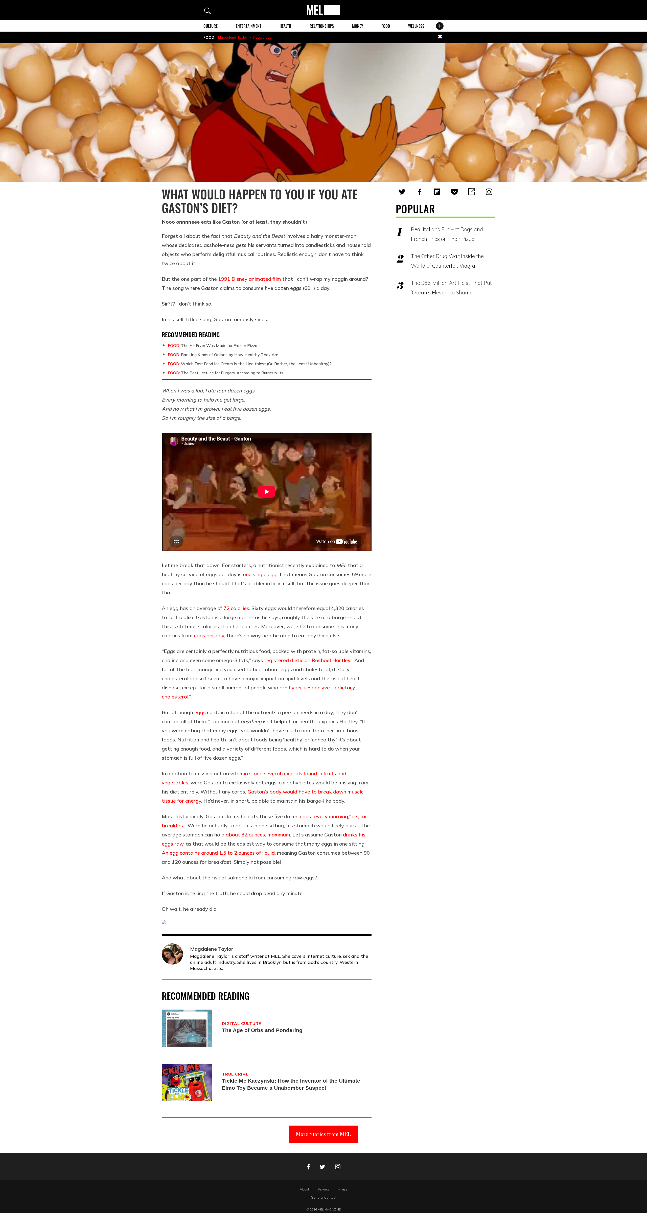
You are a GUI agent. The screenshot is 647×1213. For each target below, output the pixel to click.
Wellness (416, 26)
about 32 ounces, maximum (258, 834)
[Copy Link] (472, 192)
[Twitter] (402, 192)
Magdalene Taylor (232, 37)
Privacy (324, 1189)
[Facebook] (419, 192)
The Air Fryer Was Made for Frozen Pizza (212, 345)
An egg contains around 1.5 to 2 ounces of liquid (218, 853)
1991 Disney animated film (249, 279)
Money (357, 26)
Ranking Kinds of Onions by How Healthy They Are (223, 354)
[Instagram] (489, 192)
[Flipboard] (437, 192)
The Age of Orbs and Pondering (262, 1030)
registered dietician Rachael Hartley (307, 660)
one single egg (259, 574)
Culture (210, 26)
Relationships (322, 26)
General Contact (323, 1197)
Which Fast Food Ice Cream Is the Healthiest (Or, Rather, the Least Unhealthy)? (250, 363)
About (304, 1189)
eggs (200, 712)
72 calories (236, 608)
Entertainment (248, 26)
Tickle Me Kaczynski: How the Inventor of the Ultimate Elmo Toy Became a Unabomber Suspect (291, 1084)
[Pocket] (454, 192)
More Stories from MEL (323, 1134)
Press (343, 1189)
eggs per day (209, 635)
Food (385, 26)
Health (285, 26)
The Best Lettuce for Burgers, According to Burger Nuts (225, 372)
